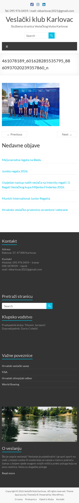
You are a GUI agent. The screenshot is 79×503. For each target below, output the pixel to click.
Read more (8, 473)
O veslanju (11, 448)
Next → (67, 134)
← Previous (14, 134)
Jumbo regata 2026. (15, 171)
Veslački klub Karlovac (39, 19)
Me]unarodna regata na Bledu (21, 160)
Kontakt (60, 499)
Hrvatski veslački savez (15, 366)
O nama (19, 499)
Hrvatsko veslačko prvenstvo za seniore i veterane (35, 209)
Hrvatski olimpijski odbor (17, 378)
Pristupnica (31, 499)
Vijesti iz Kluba (46, 499)
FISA (4, 372)
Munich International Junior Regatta (26, 198)
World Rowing (10, 384)
